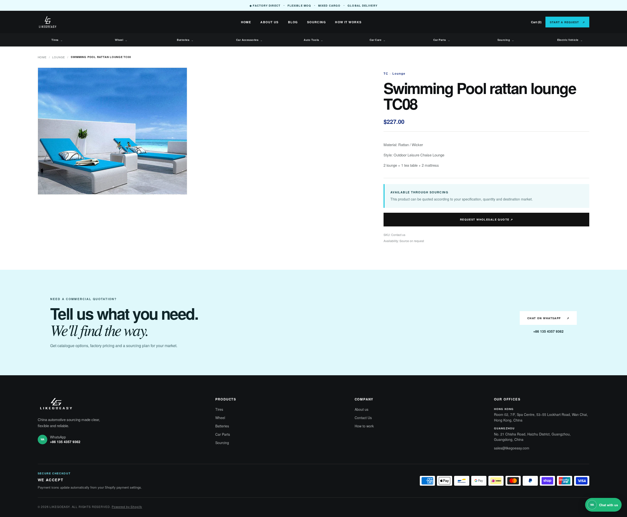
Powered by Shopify (127, 507)
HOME (246, 22)
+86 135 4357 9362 (548, 331)
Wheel (121, 40)
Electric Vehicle (570, 40)
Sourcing (505, 40)
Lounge (58, 57)
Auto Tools (313, 40)
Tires (57, 40)
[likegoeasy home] (65, 22)
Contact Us (363, 417)
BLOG (293, 22)
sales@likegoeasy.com (511, 448)
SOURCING (316, 22)
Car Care (378, 40)
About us (361, 409)
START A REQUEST (567, 22)
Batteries (185, 40)
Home (42, 57)
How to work (364, 425)
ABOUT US (269, 22)
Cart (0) (536, 22)
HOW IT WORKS (348, 22)
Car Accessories (249, 40)
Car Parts (441, 40)
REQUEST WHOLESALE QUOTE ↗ (486, 219)
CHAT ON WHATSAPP (548, 318)
